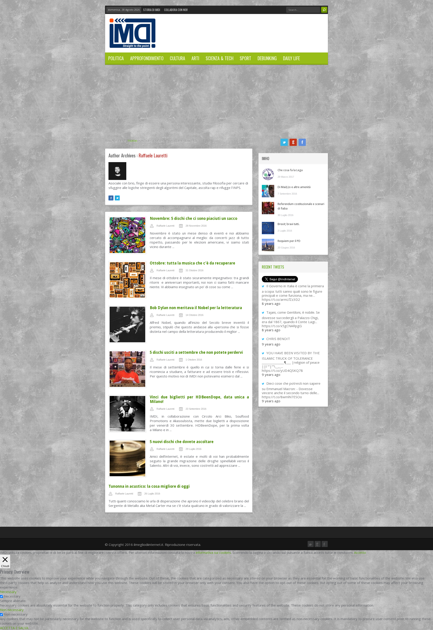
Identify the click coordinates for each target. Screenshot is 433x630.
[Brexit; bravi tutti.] (268, 228)
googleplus (293, 142)
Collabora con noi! (176, 9)
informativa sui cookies (213, 552)
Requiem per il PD (289, 241)
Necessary (12, 596)
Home (132, 140)
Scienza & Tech (219, 58)
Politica (116, 58)
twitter (284, 142)
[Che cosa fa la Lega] (268, 174)
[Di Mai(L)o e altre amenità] (268, 191)
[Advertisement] (216, 104)
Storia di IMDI (151, 9)
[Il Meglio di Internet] (132, 43)
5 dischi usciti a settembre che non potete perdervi (196, 352)
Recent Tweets (273, 267)
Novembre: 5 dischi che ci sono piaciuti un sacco (193, 218)
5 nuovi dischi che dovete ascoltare (182, 441)
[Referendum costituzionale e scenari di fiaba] (268, 208)
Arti (195, 58)
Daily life (291, 58)
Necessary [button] (8, 591)
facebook (302, 142)
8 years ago (271, 303)
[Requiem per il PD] (268, 245)
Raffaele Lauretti (165, 225)
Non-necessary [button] (12, 609)
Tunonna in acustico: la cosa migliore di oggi (149, 486)
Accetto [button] (360, 552)
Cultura (177, 58)
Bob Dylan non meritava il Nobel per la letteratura (196, 308)
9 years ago (271, 344)
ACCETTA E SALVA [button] (14, 627)
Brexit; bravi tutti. (288, 224)
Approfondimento (147, 58)
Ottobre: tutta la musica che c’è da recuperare (192, 263)
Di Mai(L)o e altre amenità (294, 187)
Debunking (267, 58)
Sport (245, 58)
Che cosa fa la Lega (290, 170)
